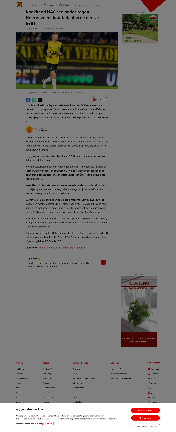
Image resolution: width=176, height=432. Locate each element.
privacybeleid (48, 423)
